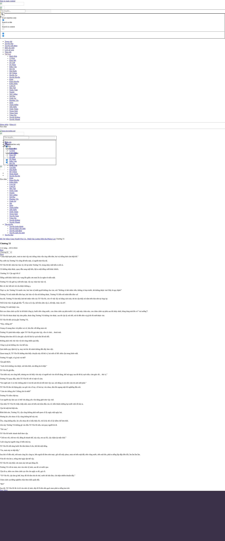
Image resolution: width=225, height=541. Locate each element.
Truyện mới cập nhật (17, 233)
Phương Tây (14, 100)
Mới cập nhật (9, 48)
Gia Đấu (12, 167)
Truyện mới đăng (11, 46)
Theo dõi (8, 52)
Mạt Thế (12, 88)
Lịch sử (7, 144)
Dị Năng (12, 65)
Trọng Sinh (13, 111)
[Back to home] (12, 5)
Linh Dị (12, 86)
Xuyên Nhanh (14, 119)
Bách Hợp (13, 56)
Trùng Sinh (13, 113)
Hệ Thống (13, 73)
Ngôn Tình (13, 90)
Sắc (10, 203)
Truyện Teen (14, 216)
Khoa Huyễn (14, 81)
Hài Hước (13, 71)
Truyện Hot (9, 44)
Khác (11, 79)
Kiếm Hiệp (13, 84)
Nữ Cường (13, 94)
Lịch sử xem (9, 50)
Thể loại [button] (8, 146)
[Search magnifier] (2, 14)
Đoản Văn (13, 165)
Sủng (11, 103)
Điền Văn (13, 67)
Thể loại (8, 54)
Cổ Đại (12, 58)
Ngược (12, 92)
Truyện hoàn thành (16, 226)
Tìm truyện (9, 224)
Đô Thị (12, 69)
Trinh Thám (13, 109)
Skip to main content (7, 1)
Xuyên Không (14, 117)
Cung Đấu (13, 153)
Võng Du (12, 115)
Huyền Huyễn (14, 77)
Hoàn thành (13, 174)
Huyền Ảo (13, 75)
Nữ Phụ (12, 96)
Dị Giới (12, 63)
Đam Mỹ (12, 60)
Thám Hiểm (13, 105)
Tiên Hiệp (13, 107)
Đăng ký (13, 125)
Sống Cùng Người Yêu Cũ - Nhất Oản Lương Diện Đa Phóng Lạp (31, 239)
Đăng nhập (4, 125)
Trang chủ (8, 41)
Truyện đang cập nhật (17, 229)
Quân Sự (12, 98)
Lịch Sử (12, 184)
